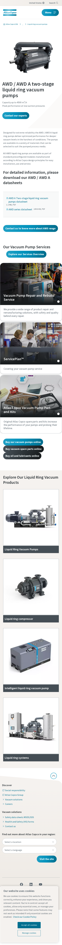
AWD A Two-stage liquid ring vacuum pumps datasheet (28, 199)
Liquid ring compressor (19, 619)
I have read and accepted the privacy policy (34, 227)
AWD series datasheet (20, 209)
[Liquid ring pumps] (22, 24)
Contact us (10, 826)
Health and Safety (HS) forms (19, 821)
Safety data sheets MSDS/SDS (19, 817)
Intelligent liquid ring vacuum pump (27, 688)
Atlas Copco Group (14, 794)
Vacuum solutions (13, 799)
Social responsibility (15, 790)
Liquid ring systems (17, 757)
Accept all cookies (29, 925)
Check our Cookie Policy (24, 916)
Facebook (21, 884)
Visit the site (47, 859)
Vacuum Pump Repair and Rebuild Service (31, 284)
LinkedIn (31, 884)
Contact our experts (16, 115)
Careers (9, 803)
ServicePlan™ (31, 343)
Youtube (40, 884)
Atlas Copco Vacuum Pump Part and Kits (31, 396)
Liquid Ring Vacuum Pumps (21, 549)
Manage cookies (29, 933)
